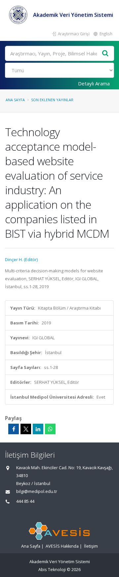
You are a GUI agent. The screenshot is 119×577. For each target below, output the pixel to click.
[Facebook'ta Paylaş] (13, 429)
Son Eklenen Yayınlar (52, 99)
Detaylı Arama (94, 83)
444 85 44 (25, 501)
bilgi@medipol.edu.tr (36, 491)
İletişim (91, 546)
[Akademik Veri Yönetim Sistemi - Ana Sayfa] (19, 15)
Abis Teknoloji (52, 569)
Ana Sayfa (15, 99)
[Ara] (105, 53)
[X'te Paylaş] (25, 429)
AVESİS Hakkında (62, 546)
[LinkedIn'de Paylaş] (38, 429)
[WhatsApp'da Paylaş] (50, 429)
